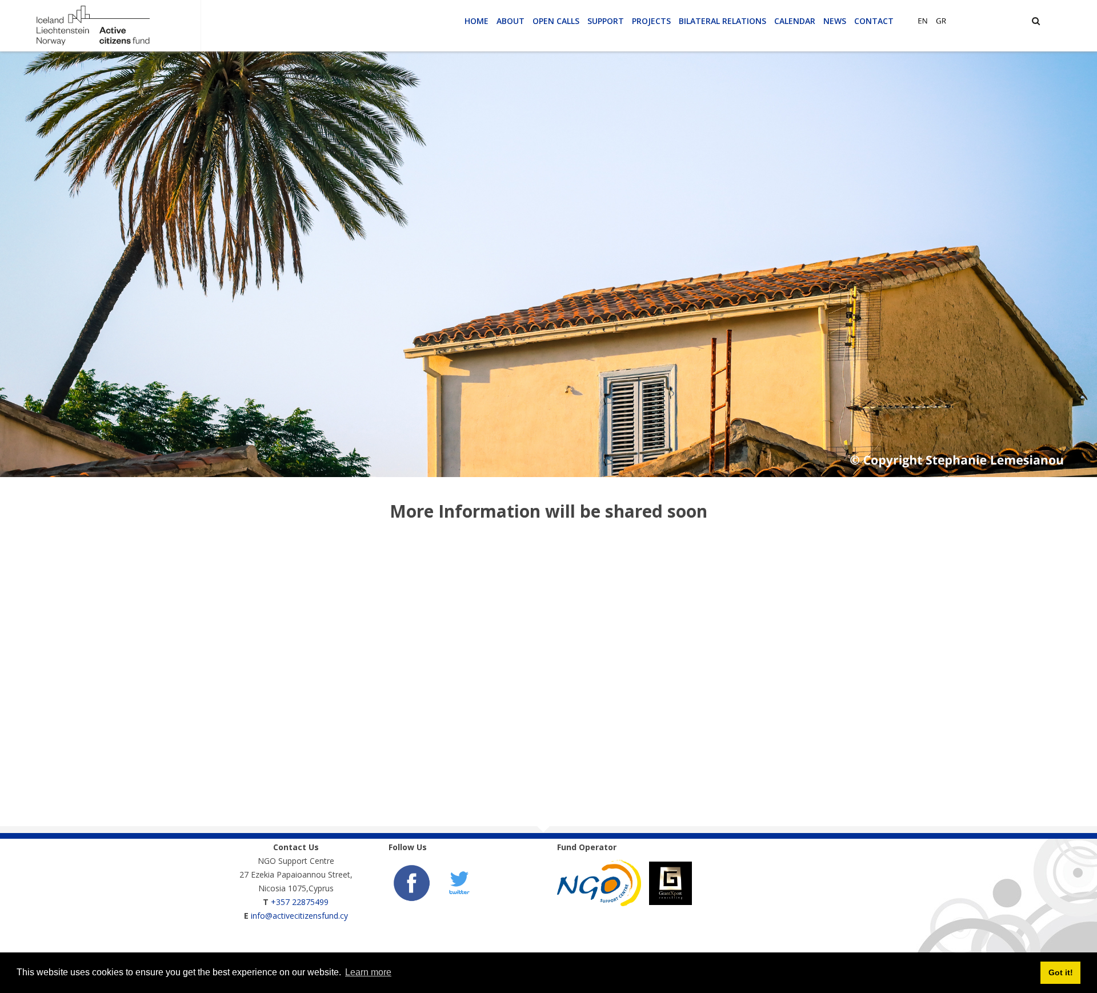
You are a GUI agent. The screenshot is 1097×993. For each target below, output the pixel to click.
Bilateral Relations (722, 20)
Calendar (794, 20)
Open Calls (556, 20)
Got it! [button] (1060, 972)
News (834, 20)
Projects (651, 20)
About (511, 20)
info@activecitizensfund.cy (299, 915)
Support (605, 20)
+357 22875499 (300, 901)
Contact (874, 20)
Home (477, 20)
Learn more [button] (368, 972)
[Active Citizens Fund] (93, 24)
